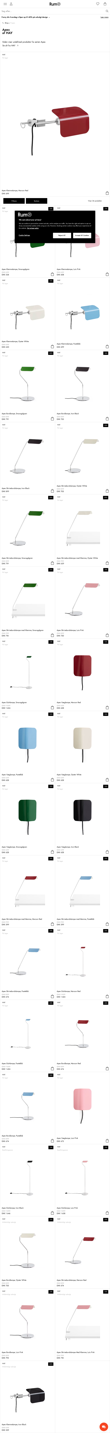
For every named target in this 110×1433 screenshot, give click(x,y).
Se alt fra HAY (8, 45)
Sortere (36, 201)
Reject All (61, 235)
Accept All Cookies (82, 235)
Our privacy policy (33, 228)
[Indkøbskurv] (105, 4)
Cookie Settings (24, 235)
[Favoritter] (98, 4)
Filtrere (14, 201)
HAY (9, 32)
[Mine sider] (11, 4)
